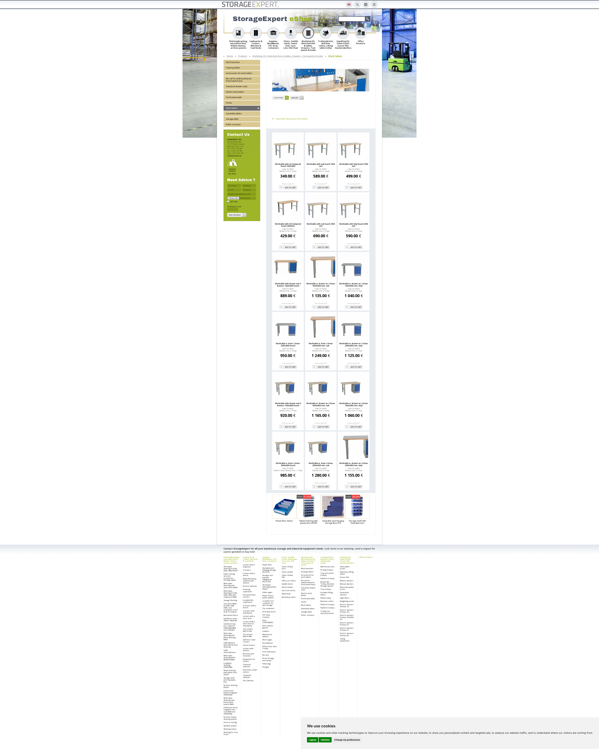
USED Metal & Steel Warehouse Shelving (231, 645)
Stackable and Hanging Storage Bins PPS (269, 570)
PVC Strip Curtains (266, 616)
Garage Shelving (230, 600)
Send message (235, 215)
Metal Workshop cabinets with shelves (249, 581)
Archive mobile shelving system (230, 718)
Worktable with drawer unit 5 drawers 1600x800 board (288, 284)
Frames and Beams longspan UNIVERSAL (230, 692)
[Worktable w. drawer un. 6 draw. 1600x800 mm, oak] (320, 387)
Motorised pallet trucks (347, 588)
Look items (278, 98)
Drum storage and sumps (268, 659)
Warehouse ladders (267, 635)
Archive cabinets (250, 586)
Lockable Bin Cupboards (248, 601)
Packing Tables (233, 67)
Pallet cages (267, 592)
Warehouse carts (327, 566)
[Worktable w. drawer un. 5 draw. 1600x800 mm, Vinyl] (353, 267)
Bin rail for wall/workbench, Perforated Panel (239, 79)
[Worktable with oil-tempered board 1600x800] (287, 147)
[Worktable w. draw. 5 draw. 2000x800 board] (287, 327)
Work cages (267, 639)
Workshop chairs (289, 597)
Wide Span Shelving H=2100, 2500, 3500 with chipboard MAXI (230, 594)
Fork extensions (269, 651)
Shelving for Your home (231, 733)
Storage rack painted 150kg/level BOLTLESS (267, 578)
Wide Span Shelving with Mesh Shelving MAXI (230, 636)
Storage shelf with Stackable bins (230, 680)
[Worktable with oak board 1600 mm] (320, 147)
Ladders (265, 631)
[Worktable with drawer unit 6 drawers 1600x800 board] (287, 387)
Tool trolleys (325, 589)
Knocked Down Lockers (249, 596)
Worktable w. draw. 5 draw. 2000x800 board (288, 344)
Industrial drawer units (236, 86)
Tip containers (268, 608)
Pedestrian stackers (344, 593)
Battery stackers (346, 580)
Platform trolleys (327, 578)
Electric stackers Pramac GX (346, 611)
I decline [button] (325, 739)
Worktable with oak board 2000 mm (321, 225)
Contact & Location (232, 170)
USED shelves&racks (230, 651)
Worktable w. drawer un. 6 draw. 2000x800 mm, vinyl (353, 464)
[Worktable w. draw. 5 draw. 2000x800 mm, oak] (320, 327)
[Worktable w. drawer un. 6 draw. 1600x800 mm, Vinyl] (353, 387)
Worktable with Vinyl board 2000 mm (353, 225)
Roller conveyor (233, 124)
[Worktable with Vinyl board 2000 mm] (353, 207)
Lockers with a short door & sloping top (249, 623)
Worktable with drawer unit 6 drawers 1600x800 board (288, 404)
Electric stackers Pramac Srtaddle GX (347, 617)
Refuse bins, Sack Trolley (269, 647)
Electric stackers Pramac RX (346, 634)
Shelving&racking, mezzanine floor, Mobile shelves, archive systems (231, 560)
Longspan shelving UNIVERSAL (228, 665)
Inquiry (294, 98)
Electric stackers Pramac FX (346, 623)
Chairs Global (287, 572)
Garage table (232, 119)
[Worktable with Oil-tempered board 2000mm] (287, 207)
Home (230, 56)
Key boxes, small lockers (250, 671)
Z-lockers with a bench (249, 606)
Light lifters (344, 598)
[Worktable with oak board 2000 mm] (320, 207)
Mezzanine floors (231, 615)
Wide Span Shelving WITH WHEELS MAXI (229, 657)
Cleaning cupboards (247, 590)
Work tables (335, 56)
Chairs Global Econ (287, 567)
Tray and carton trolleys (327, 574)
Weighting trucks (347, 601)
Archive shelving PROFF (230, 686)
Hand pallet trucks (344, 567)
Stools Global (287, 587)
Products (242, 56)
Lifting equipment (344, 640)
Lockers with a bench (249, 574)
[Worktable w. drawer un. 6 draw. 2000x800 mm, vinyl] (353, 446)
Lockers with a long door (249, 566)
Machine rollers (327, 601)
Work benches (233, 62)
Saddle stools (287, 584)
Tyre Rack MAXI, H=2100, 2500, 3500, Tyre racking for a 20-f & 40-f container (231, 607)
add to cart (290, 187)
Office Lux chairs (289, 580)
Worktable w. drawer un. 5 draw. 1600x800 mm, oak (320, 284)
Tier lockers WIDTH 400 (248, 635)
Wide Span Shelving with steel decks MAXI (230, 585)
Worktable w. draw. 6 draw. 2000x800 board (288, 464)
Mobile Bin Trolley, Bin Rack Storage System (327, 584)
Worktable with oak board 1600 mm (321, 165)
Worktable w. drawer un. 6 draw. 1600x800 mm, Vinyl (353, 404)
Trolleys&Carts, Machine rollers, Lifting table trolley (327, 560)
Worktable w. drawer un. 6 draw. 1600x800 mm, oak (320, 404)
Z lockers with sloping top (249, 612)
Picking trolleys (326, 570)
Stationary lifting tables (346, 573)
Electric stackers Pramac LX (346, 629)
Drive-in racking (230, 722)
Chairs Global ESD (287, 576)
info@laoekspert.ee (234, 155)
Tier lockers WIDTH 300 (248, 630)
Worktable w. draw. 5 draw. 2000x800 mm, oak (321, 344)
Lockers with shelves (248, 649)
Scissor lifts (344, 577)
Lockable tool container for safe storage (268, 603)
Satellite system (230, 726)
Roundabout (267, 643)
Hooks (229, 102)
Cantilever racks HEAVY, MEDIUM (230, 619)
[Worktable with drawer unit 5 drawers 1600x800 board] (287, 267)
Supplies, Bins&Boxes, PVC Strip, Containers (269, 559)
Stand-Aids (286, 593)
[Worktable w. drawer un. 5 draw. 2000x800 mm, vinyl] (353, 327)
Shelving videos (230, 729)
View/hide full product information (292, 119)
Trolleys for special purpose (327, 612)
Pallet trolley (325, 598)
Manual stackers (346, 584)
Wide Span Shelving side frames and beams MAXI (229, 701)
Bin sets (265, 655)
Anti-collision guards (267, 626)
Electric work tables (235, 91)
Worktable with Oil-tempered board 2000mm (288, 225)
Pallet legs (266, 663)
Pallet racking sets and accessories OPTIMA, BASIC (230, 577)
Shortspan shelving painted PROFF (269, 587)
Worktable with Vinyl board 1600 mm (353, 165)
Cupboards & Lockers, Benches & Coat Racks (250, 559)
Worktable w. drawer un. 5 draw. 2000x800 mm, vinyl (353, 344)
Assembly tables (234, 113)
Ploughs (265, 667)
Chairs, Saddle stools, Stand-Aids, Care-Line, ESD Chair (289, 560)
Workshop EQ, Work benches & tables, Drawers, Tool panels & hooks (287, 56)
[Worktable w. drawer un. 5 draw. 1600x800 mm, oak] (320, 267)
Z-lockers (247, 570)
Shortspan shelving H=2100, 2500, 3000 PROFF (231, 568)
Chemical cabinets (247, 665)
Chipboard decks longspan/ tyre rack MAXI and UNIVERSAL (231, 710)
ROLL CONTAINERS (267, 621)
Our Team (232, 173)
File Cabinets (248, 680)
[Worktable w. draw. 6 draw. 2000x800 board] (287, 446)
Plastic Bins (267, 565)
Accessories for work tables (239, 73)
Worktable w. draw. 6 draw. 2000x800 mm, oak (321, 464)
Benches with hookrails (248, 655)
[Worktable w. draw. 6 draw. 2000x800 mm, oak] (320, 446)
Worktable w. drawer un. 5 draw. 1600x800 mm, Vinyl (353, 284)
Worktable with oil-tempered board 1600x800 (288, 165)
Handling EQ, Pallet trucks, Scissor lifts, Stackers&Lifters (347, 560)
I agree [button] (312, 739)
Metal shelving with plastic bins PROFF (230, 672)
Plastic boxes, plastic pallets (268, 596)
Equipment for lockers (249, 660)
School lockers (249, 645)
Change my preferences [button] (347, 739)
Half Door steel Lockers (249, 640)
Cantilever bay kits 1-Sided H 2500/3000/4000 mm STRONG (230, 627)
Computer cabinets (247, 676)
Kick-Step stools (268, 611)
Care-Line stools (288, 590)
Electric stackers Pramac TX (346, 605)
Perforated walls (234, 97)
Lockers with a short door (249, 617)
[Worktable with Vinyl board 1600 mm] (353, 147)
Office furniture (366, 557)
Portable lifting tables (326, 593)
